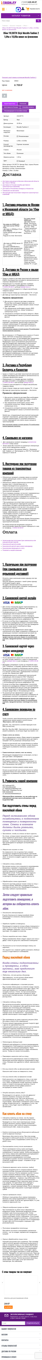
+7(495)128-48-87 (8, 287)
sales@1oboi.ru (25, 287)
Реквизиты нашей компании (12, 550)
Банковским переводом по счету (13, 548)
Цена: (4, 85)
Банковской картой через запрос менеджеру (18, 546)
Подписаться (33, 1323)
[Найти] (38, 20)
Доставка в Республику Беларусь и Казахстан (18, 188)
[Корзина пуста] (27, 10)
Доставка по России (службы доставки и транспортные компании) (16, 185)
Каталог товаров (21, 16)
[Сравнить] (4, 96)
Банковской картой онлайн (12, 544)
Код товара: (6, 81)
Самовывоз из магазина (11, 190)
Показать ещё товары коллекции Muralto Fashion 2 (19, 77)
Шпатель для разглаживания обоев (16, 1298)
